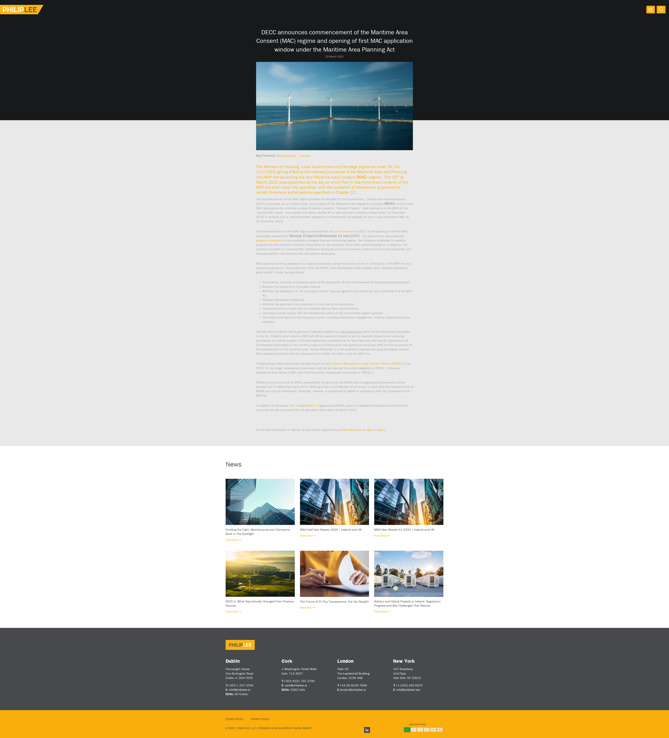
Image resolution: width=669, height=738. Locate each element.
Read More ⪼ (233, 540)
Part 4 (347, 182)
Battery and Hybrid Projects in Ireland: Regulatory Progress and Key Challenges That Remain (407, 603)
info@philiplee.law (408, 689)
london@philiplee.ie (353, 689)
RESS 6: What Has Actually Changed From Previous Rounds (260, 603)
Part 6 (294, 405)
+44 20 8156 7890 (353, 685)
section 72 (312, 405)
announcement (344, 231)
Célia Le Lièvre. (376, 430)
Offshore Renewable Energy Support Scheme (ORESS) (367, 363)
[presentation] (260, 502)
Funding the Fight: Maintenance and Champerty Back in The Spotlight (258, 532)
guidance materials (269, 240)
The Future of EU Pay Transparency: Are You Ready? (334, 601)
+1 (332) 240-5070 (409, 685)
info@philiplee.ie (239, 689)
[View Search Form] (661, 9)
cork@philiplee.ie (296, 685)
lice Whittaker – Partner (294, 155)
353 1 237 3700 (241, 685)
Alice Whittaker (351, 430)
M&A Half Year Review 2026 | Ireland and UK (331, 529)
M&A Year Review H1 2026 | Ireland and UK (404, 529)
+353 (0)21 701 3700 (299, 681)
